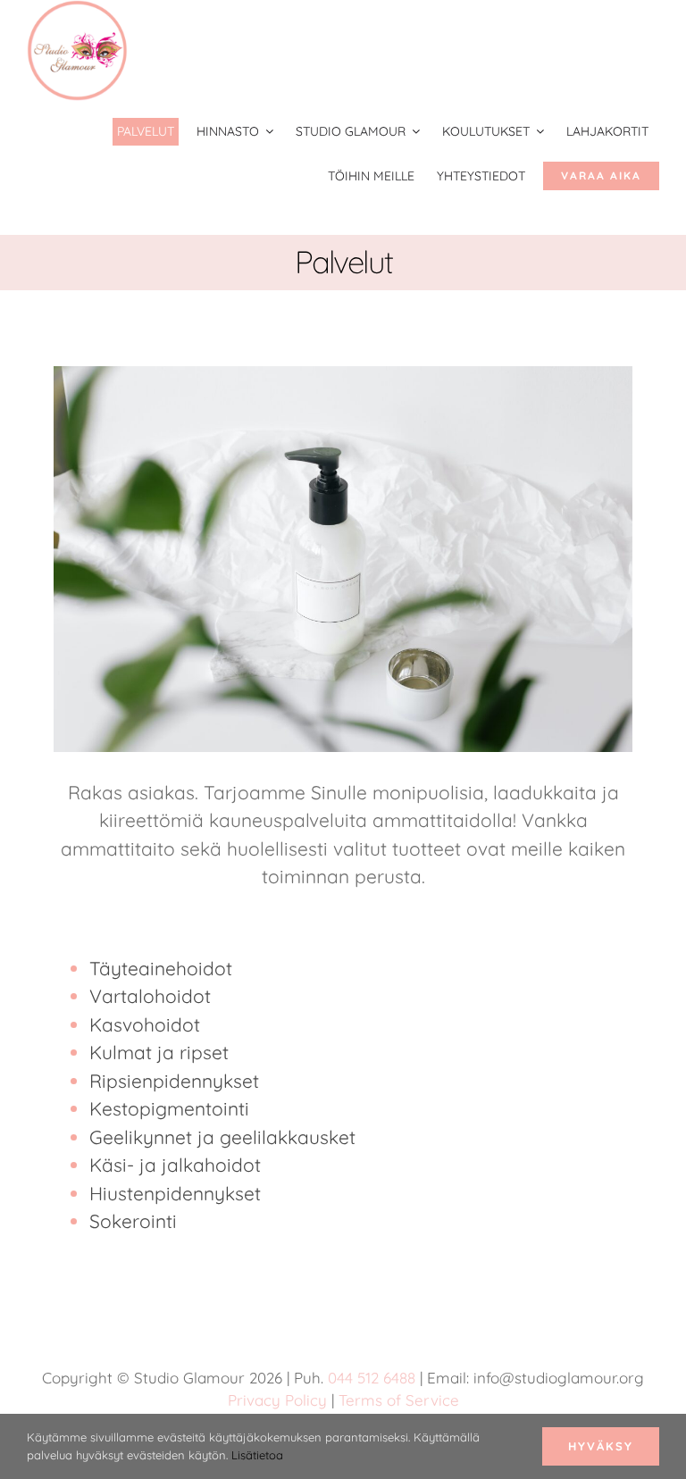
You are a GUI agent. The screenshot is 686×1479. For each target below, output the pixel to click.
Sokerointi (133, 1220)
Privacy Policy (277, 1400)
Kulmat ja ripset (159, 1052)
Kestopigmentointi (169, 1108)
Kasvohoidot (144, 1024)
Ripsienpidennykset (174, 1080)
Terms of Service (399, 1400)
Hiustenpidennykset (175, 1193)
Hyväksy (600, 1446)
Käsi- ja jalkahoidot (175, 1164)
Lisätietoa (257, 1455)
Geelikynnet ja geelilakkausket (222, 1137)
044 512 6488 (371, 1377)
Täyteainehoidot (160, 968)
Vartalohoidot (150, 995)
